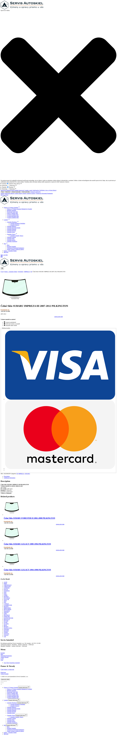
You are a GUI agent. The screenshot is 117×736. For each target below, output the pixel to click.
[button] (58, 95)
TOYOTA (6, 633)
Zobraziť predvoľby (16, 192)
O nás (2, 658)
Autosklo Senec (11, 232)
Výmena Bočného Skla (13, 216)
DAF (5, 592)
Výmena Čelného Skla (12, 214)
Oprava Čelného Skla (12, 213)
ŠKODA (6, 626)
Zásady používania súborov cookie (9, 193)
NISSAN (6, 612)
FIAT (5, 593)
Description (7, 476)
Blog (8, 245)
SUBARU (20, 271)
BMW (5, 583)
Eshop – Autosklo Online (10, 250)
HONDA (6, 596)
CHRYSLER (7, 586)
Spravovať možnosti (6, 190)
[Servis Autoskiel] (22, 204)
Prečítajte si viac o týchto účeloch (48, 190)
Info (5, 725)
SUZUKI (6, 631)
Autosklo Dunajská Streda (13, 227)
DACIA (6, 589)
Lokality (6, 700)
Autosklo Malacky (11, 226)
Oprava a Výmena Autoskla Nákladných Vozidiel (19, 209)
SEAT (5, 625)
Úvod (2, 271)
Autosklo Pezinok (11, 230)
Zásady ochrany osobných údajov (26, 193)
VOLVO (6, 635)
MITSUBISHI (7, 609)
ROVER (6, 621)
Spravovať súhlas (5, 679)
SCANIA (6, 623)
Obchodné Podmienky (6, 655)
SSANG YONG (8, 628)
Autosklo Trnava (11, 715)
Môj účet (6, 252)
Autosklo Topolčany (12, 241)
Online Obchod (4, 657)
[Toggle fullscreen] (4, 681)
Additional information (9, 477)
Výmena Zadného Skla (13, 217)
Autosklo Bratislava (12, 702)
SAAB (5, 622)
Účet (2, 660)
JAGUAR (6, 599)
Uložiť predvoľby (26, 192)
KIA (5, 602)
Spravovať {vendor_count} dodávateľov (29, 190)
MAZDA (6, 606)
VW (5, 636)
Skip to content (4, 195)
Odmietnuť (7, 192)
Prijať (2, 192)
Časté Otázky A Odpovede (7, 669)
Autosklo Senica (11, 240)
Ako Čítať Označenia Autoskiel (12, 662)
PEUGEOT (7, 615)
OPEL (5, 613)
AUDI (5, 582)
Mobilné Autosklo (11, 210)
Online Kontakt (4, 674)
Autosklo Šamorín (11, 229)
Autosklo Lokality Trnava (16, 235)
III (31, 271)
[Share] (3, 681)
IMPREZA (27, 271)
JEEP (5, 600)
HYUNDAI (7, 598)
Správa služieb (14, 190)
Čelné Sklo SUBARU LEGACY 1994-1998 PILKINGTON (27, 570)
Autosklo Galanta (11, 237)
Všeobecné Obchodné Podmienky (44, 193)
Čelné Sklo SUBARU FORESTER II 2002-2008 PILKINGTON (29, 518)
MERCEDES (7, 608)
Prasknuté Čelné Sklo (12, 212)
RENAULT (7, 619)
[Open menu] (2, 268)
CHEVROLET (8, 585)
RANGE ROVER (8, 618)
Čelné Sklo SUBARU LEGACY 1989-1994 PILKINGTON (27, 544)
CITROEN (6, 588)
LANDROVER (8, 605)
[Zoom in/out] (6, 681)
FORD (5, 595)
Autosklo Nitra (10, 238)
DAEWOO (7, 590)
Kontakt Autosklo (11, 246)
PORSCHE (7, 616)
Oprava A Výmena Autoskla (11, 687)
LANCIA (6, 603)
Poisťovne (3, 672)
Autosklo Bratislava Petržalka (17, 223)
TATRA (6, 632)
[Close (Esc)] (1, 681)
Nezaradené (7, 610)
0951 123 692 (4, 255)
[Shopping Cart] (2, 257)
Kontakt (3, 653)
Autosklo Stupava (14, 225)
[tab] (60, 476)
